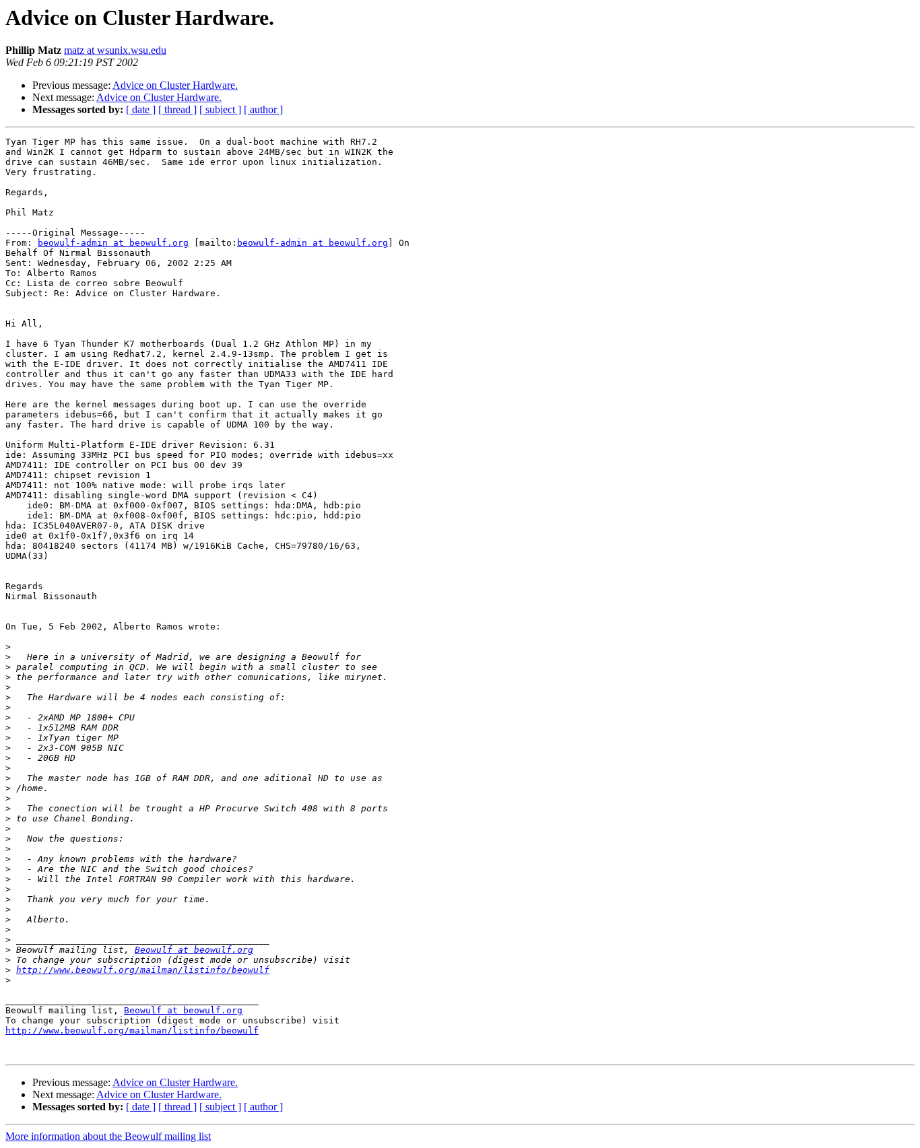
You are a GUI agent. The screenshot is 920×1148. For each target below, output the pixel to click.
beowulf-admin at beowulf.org (113, 243)
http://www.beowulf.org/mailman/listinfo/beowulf (142, 970)
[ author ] (263, 109)
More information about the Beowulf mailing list (108, 1136)
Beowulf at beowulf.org (194, 950)
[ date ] (141, 109)
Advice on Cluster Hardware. (175, 85)
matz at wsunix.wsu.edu (115, 50)
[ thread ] (177, 109)
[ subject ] (220, 109)
